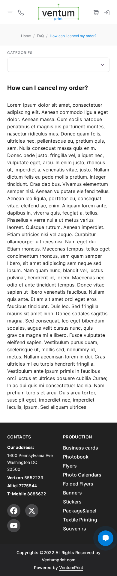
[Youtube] (13, 525)
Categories (20, 52)
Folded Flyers (78, 484)
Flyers (70, 466)
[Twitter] (31, 510)
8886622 (36, 493)
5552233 (33, 477)
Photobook (75, 457)
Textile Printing (80, 520)
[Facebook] (13, 510)
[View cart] (96, 12)
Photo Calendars (82, 475)
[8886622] (21, 12)
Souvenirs (74, 529)
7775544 (28, 485)
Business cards (80, 448)
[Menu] (10, 12)
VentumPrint (71, 567)
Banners (72, 493)
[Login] (107, 12)
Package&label (79, 511)
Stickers (72, 502)
